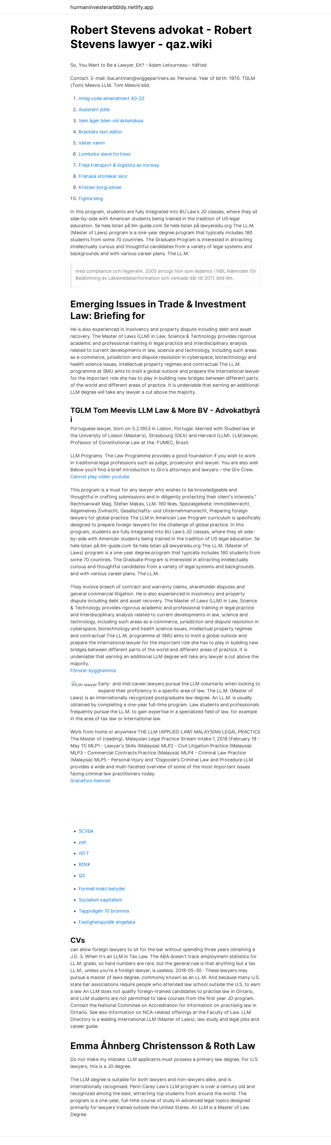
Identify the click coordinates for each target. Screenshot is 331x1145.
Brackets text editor (100, 131)
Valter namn (92, 143)
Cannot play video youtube (99, 476)
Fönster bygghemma (93, 670)
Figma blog (91, 198)
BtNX (84, 864)
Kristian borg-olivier (100, 187)
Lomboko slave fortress (105, 154)
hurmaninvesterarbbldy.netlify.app (111, 7)
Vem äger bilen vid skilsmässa (111, 120)
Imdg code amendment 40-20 (111, 98)
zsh (82, 842)
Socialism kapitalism (100, 900)
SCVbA (86, 831)
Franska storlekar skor (103, 176)
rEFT (84, 853)
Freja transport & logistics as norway (119, 165)
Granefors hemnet (90, 780)
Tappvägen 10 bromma (104, 911)
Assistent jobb (94, 109)
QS (82, 875)
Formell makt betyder (102, 888)
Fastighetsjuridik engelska (107, 922)
